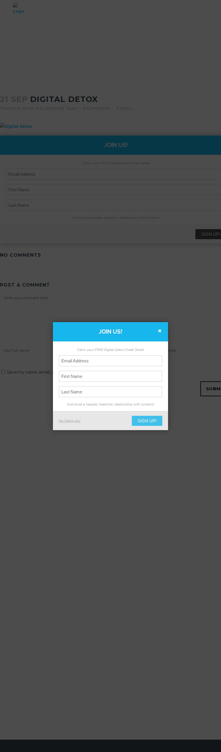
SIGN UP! (147, 420)
